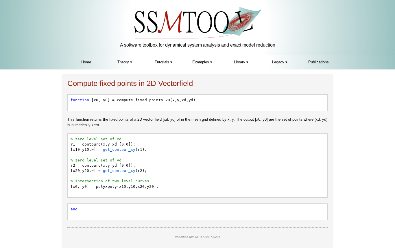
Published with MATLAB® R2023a (197, 236)
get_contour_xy (119, 149)
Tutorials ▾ (163, 62)
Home (86, 62)
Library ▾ (241, 62)
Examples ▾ (202, 62)
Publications (318, 62)
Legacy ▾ (279, 62)
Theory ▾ (124, 62)
